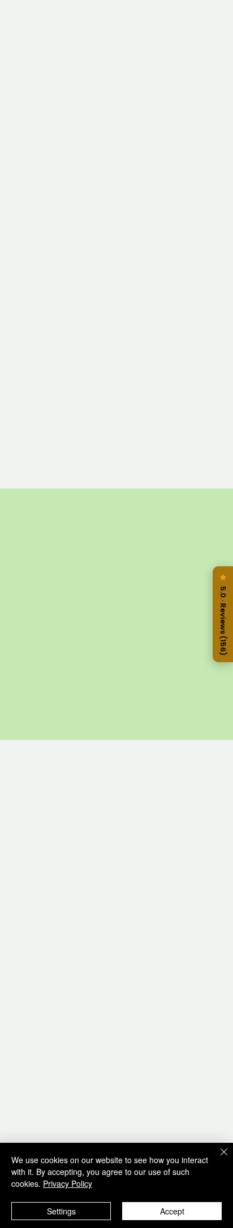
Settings (61, 1211)
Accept (172, 1211)
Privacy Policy (67, 1183)
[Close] (217, 1158)
